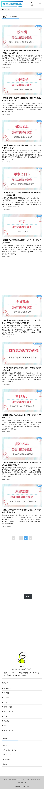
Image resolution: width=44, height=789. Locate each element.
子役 (5, 716)
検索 (27, 596)
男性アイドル (8, 730)
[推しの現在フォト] (12, 4)
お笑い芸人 (8, 688)
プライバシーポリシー (10, 750)
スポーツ (7, 697)
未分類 (6, 721)
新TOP (5, 764)
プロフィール (7, 755)
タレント (7, 702)
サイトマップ (7, 745)
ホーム (6, 779)
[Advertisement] (22, 276)
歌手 (5, 725)
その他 (6, 693)
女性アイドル (8, 711)
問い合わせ (6, 759)
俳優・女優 (8, 707)
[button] (32, 4)
